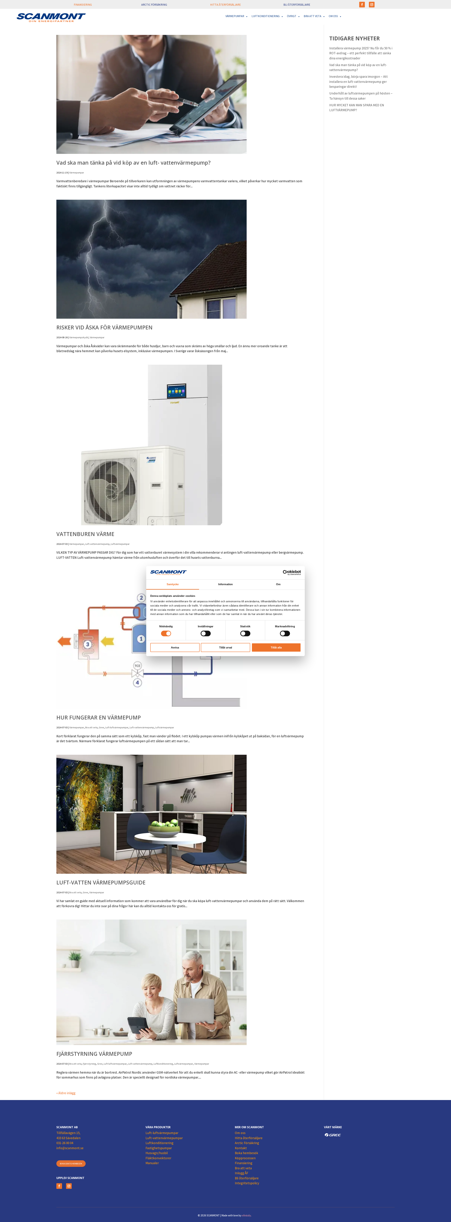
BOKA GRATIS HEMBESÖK (71, 1163)
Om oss (240, 1133)
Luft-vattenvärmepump (97, 544)
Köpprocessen (245, 1158)
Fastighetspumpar (159, 1148)
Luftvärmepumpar (120, 544)
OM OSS (333, 16)
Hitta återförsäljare (248, 1138)
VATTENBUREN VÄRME (85, 534)
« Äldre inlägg (65, 1093)
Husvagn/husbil (157, 1153)
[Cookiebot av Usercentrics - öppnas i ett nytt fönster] (285, 572)
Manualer (152, 1163)
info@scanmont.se (70, 1148)
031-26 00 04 (64, 1143)
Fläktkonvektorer (158, 1158)
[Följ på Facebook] (362, 4)
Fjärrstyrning (89, 1064)
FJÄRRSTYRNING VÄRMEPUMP (94, 1053)
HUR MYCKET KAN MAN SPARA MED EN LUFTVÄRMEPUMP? (356, 108)
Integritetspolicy (247, 1183)
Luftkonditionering (163, 1064)
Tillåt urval (225, 647)
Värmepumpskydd (78, 337)
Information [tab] (225, 584)
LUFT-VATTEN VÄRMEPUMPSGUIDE (101, 882)
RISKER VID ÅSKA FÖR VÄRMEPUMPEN (104, 327)
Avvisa (175, 647)
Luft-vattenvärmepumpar (164, 1138)
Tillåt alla (276, 647)
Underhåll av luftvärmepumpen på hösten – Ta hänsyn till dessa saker (361, 96)
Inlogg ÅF (241, 1173)
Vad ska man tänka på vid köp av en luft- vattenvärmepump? (133, 162)
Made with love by (236, 1216)
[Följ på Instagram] (372, 4)
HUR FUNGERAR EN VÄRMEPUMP (98, 717)
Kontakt (241, 1148)
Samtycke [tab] (173, 584)
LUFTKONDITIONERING (266, 16)
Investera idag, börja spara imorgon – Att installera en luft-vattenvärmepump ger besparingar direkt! (358, 82)
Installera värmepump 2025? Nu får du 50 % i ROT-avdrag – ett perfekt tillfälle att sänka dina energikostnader (360, 53)
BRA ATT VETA (312, 16)
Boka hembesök (246, 1153)
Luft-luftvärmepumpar (116, 728)
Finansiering (243, 1163)
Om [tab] (278, 584)
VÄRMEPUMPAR (235, 16)
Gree (101, 728)
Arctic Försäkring (247, 1143)
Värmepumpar (76, 173)
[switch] (206, 633)
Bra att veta (91, 728)
